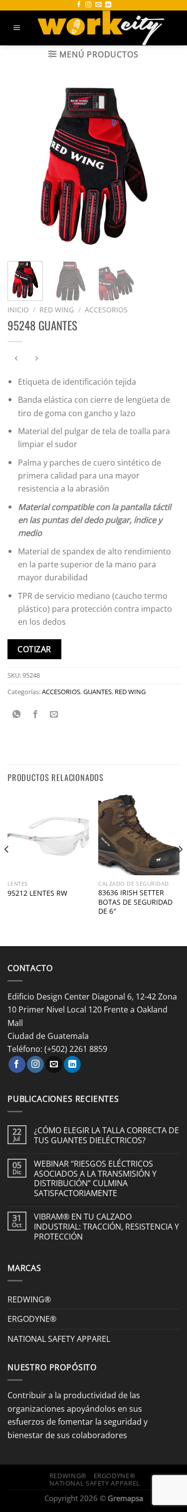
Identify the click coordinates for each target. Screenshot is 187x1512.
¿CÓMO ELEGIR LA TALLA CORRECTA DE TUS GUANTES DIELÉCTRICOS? (106, 1135)
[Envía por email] (53, 714)
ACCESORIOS (106, 309)
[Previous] (23, 167)
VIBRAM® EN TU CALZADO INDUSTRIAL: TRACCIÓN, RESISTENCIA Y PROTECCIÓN (106, 1226)
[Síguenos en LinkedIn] (108, 4)
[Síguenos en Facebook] (79, 4)
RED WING (56, 309)
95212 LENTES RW (37, 893)
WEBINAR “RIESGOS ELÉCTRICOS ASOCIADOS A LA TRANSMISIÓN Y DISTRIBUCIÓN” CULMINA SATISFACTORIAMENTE (95, 1178)
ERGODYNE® (31, 1318)
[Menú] (16, 27)
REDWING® (29, 1299)
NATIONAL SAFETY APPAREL (58, 1338)
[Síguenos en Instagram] (88, 4)
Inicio (18, 309)
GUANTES (97, 691)
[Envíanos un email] (98, 4)
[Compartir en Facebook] (35, 714)
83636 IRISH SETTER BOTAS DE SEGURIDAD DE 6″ (135, 901)
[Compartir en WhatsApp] (16, 714)
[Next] (164, 167)
